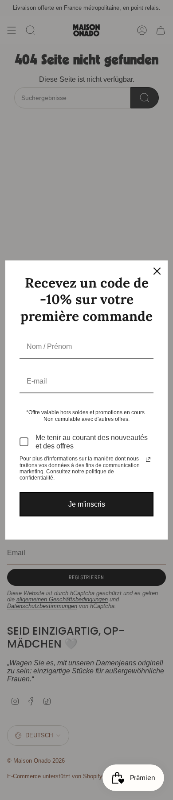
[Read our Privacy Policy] (148, 459)
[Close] (157, 271)
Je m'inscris (86, 504)
